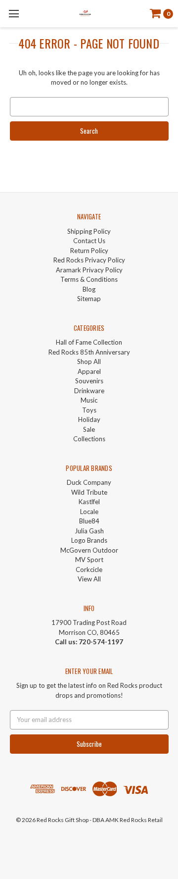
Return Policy (89, 251)
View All (89, 579)
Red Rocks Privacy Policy (89, 260)
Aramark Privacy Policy (89, 270)
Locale (89, 512)
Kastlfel (89, 502)
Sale (89, 429)
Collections (89, 439)
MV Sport (89, 560)
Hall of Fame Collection (89, 342)
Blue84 (89, 521)
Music (89, 400)
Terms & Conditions (89, 279)
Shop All (89, 361)
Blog (89, 289)
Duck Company (89, 482)
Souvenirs (89, 381)
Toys (89, 410)
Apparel (89, 371)
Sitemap (89, 299)
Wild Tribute (89, 492)
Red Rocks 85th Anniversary (89, 352)
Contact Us (89, 241)
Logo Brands (89, 540)
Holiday (89, 419)
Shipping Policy (89, 231)
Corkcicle (89, 569)
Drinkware (89, 391)
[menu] (13, 13)
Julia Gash (89, 531)
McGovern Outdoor (89, 550)
